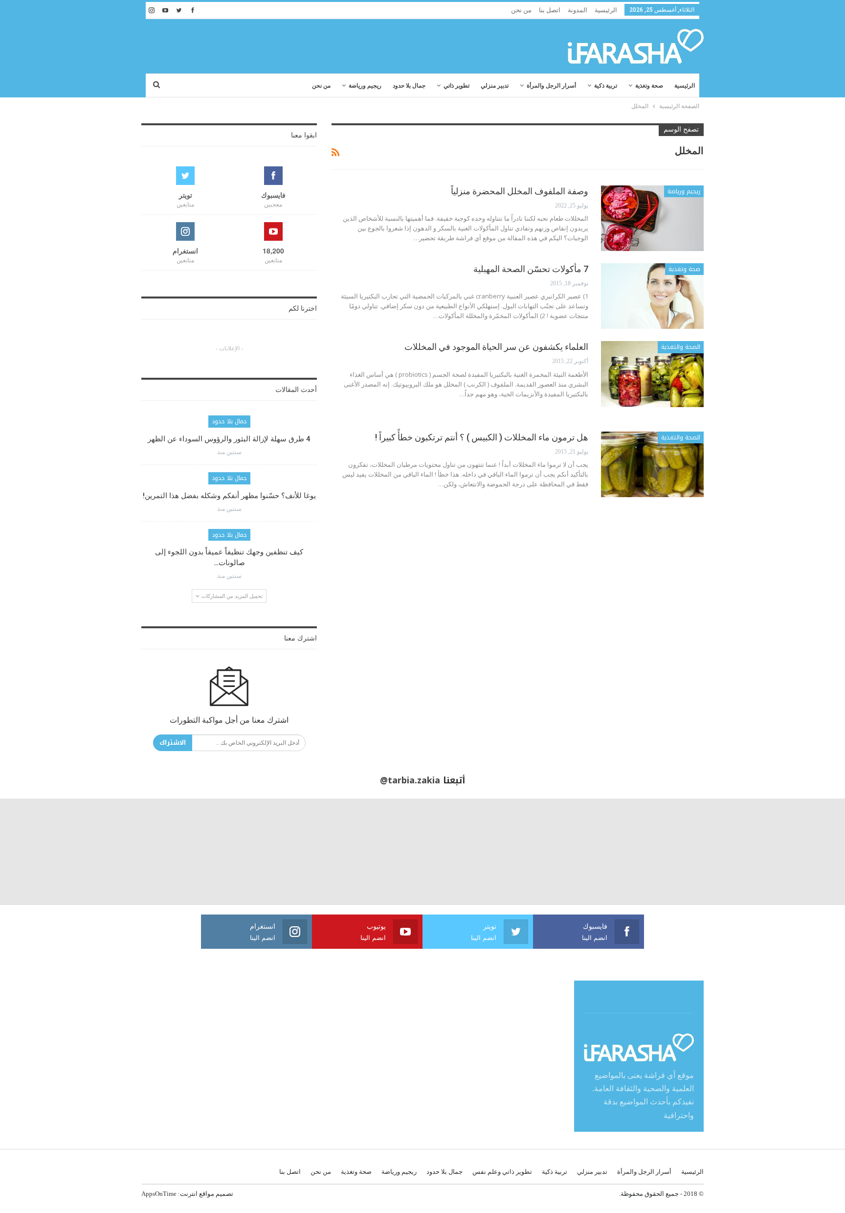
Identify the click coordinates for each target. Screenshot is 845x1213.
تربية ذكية (605, 85)
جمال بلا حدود (409, 85)
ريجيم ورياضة (365, 85)
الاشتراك (172, 742)
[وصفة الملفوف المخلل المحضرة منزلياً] (652, 218)
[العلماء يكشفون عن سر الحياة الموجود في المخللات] (652, 374)
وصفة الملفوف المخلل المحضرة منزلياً (519, 191)
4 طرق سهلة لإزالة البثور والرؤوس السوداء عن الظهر (229, 439)
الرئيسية (606, 10)
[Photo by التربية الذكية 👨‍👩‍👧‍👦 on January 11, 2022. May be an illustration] (792, 851)
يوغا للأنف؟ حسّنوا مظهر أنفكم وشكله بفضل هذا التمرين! (229, 495)
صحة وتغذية (649, 85)
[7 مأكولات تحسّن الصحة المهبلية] (652, 296)
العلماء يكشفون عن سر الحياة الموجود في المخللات (496, 347)
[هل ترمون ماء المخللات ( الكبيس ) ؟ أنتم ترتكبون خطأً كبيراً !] (652, 464)
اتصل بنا (549, 10)
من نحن (521, 10)
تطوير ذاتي (456, 85)
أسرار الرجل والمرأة (551, 85)
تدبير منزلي (495, 85)
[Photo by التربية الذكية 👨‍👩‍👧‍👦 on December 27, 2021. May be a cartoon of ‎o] (158, 851)
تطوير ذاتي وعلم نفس (502, 1171)
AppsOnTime (159, 1193)
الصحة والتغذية (680, 347)
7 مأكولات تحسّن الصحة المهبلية (530, 269)
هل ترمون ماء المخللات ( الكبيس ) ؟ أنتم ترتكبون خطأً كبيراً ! (481, 437)
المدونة (577, 10)
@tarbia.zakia (410, 780)
